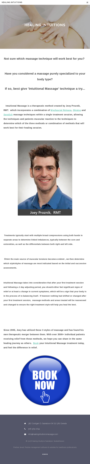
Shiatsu (77, 110)
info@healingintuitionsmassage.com (43, 434)
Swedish (8, 114)
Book (36, 343)
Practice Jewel (18, 447)
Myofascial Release (61, 110)
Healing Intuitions (12, 2)
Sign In (45, 454)
